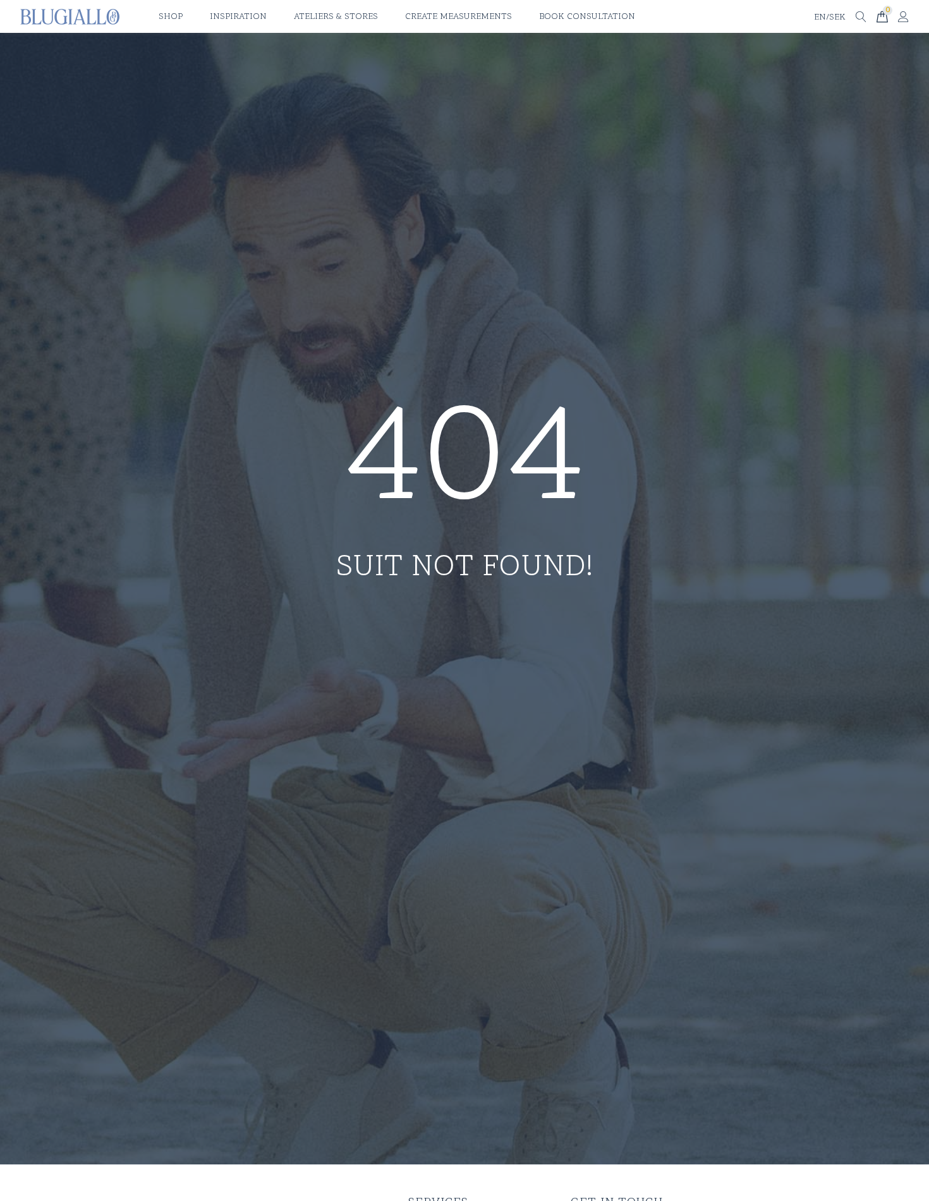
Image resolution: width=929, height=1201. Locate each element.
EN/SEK (830, 17)
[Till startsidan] (69, 17)
